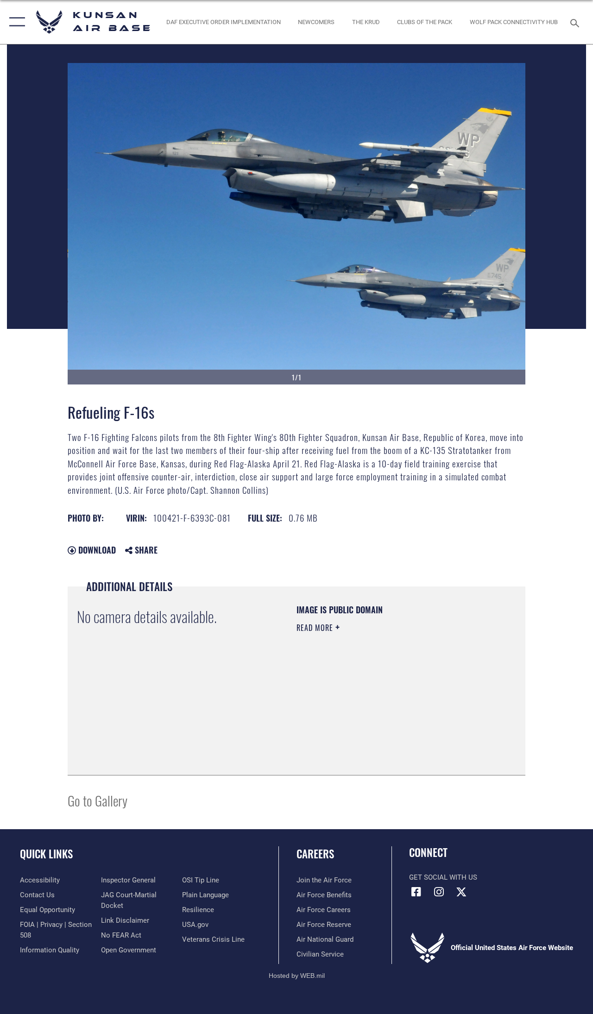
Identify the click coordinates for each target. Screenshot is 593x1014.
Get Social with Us (443, 877)
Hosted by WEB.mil (297, 975)
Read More (315, 627)
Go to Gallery (97, 800)
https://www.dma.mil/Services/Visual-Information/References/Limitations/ (379, 706)
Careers (315, 854)
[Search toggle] (576, 22)
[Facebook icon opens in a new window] (416, 892)
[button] (15, 22)
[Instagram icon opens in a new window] (439, 892)
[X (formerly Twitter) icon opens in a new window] (461, 892)
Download (96, 550)
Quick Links (46, 854)
